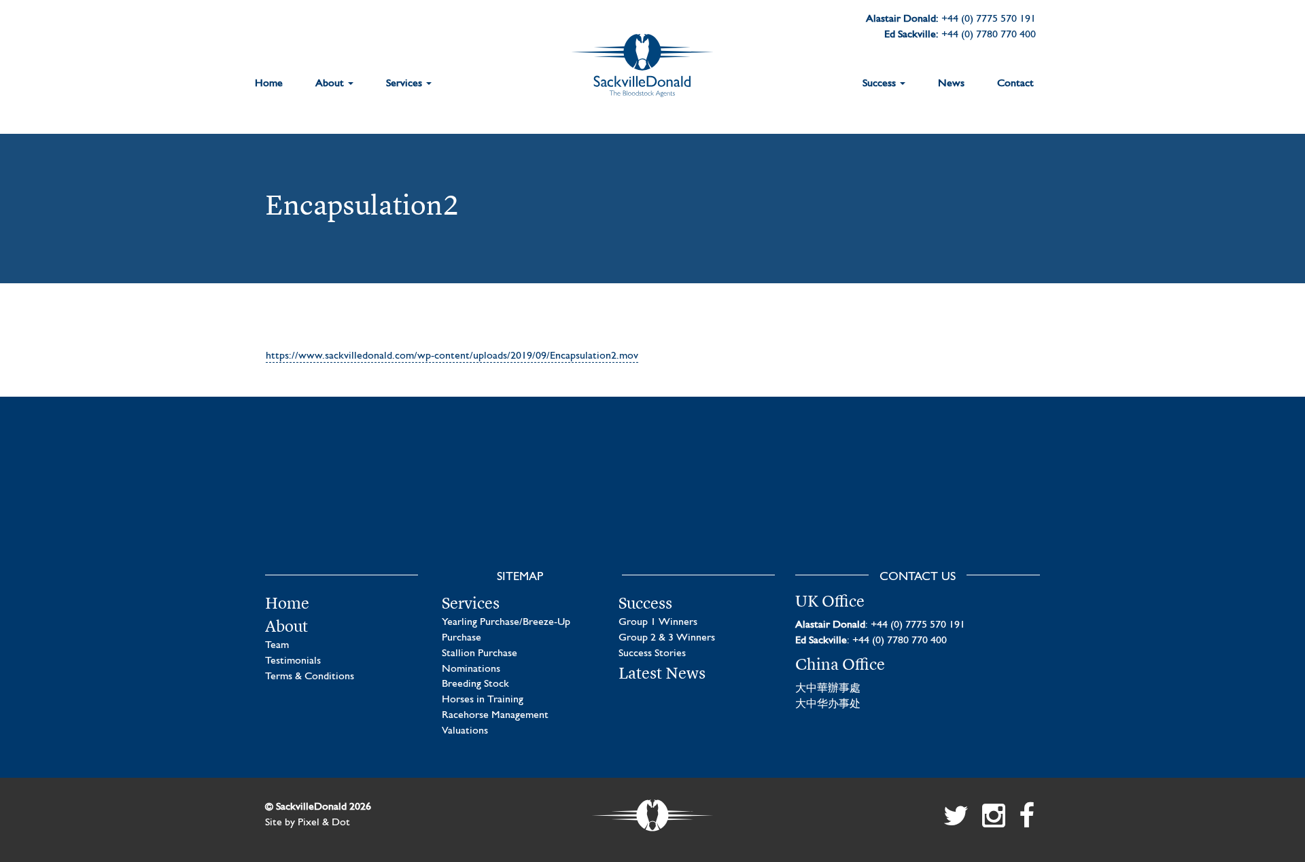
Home (269, 83)
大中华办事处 (827, 704)
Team (277, 645)
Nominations (471, 669)
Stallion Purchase (479, 653)
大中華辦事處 (827, 688)
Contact (1015, 83)
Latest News (662, 673)
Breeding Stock (475, 684)
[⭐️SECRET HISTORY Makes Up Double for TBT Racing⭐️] (352, 502)
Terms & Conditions (309, 676)
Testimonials (293, 661)
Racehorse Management (495, 715)
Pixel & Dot (324, 822)
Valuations (465, 730)
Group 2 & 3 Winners (667, 637)
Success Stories (652, 653)
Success (881, 83)
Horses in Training (482, 699)
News (951, 83)
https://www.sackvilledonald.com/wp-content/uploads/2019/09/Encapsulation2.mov (452, 356)
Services (405, 83)
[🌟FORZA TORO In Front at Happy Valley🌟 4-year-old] (953, 502)
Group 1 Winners (658, 622)
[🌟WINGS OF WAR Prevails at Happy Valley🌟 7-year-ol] (753, 502)
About (331, 83)
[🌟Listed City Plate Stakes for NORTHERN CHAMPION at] (552, 502)
